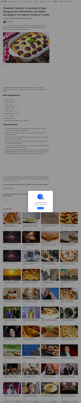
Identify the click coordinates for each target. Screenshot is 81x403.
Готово (40, 208)
